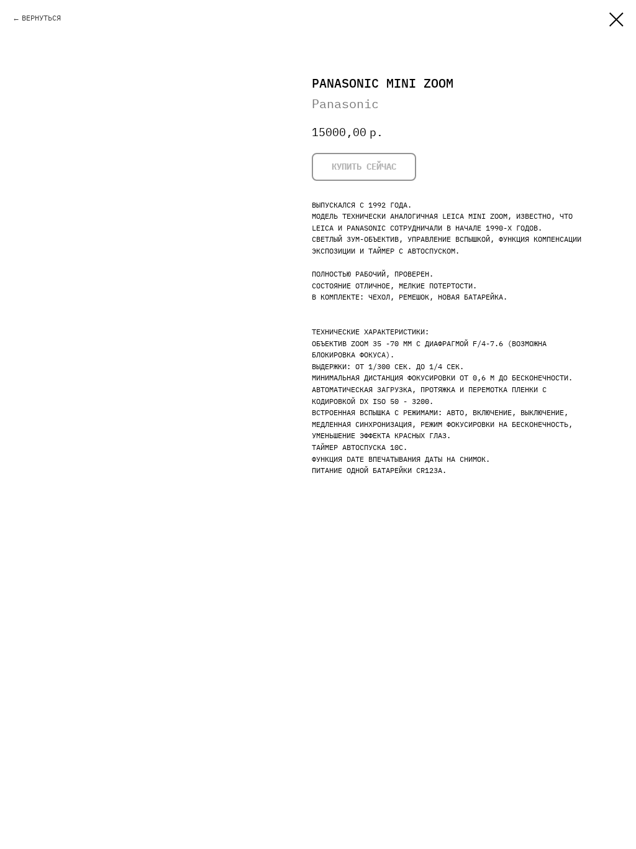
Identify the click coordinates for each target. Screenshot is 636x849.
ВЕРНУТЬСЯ (41, 17)
